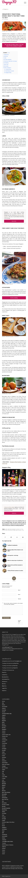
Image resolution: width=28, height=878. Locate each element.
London (3, 778)
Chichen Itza (4, 736)
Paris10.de (16, 663)
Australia (4, 710)
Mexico (3, 787)
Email (19, 594)
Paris (3, 815)
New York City (5, 799)
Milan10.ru (4, 686)
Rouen (3, 825)
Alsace (3, 704)
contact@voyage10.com (7, 647)
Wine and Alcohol (17, 530)
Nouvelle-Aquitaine (6, 808)
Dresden (4, 750)
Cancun (3, 731)
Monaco (4, 790)
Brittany (3, 727)
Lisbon (3, 774)
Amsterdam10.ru (5, 679)
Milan (3, 788)
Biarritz (3, 724)
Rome (3, 824)
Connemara (4, 739)
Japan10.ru (4, 688)
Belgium (3, 718)
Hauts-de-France (5, 764)
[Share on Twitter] (11, 537)
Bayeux (3, 717)
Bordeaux (4, 725)
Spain (3, 831)
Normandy (4, 803)
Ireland (3, 769)
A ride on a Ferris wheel (9, 507)
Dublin (3, 752)
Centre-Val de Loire (6, 734)
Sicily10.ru (4, 690)
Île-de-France (5, 767)
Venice (3, 850)
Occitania (4, 813)
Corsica (3, 741)
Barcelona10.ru (5, 677)
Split (3, 832)
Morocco (4, 796)
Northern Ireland (5, 804)
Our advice (10, 530)
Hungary (4, 766)
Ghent (3, 759)
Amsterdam (4, 706)
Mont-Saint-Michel (6, 792)
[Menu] (24, 2)
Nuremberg (4, 810)
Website (19, 598)
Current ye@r (19, 621)
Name (19, 590)
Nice (3, 801)
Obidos (3, 811)
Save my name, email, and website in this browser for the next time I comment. (13, 604)
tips (23, 530)
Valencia (4, 846)
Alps (3, 703)
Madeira (3, 781)
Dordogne (4, 748)
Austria (3, 711)
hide (8, 52)
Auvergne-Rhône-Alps (7, 713)
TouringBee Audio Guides (7, 841)
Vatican (3, 848)
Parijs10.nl (15, 667)
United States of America (7, 845)
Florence (4, 753)
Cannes (3, 732)
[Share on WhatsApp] (17, 537)
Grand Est (4, 760)
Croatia (3, 745)
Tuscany (4, 843)
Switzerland (4, 836)
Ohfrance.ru (4, 681)
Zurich (3, 853)
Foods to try (19, 529)
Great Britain (4, 762)
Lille (3, 773)
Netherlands (4, 797)
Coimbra (4, 738)
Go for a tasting (14, 297)
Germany (4, 757)
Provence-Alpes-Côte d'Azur (8, 822)
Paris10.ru (4, 672)
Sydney (3, 838)
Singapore (5, 9)
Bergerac (4, 720)
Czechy (3, 746)
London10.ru (4, 674)
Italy (3, 771)
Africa (3, 701)
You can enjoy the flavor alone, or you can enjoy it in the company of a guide (14, 45)
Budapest (4, 729)
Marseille (4, 783)
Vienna (3, 852)
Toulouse (4, 839)
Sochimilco (4, 829)
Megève (3, 785)
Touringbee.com (18, 661)
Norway (3, 806)
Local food (4, 530)
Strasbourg (4, 834)
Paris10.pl (15, 665)
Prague (3, 820)
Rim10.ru (4, 683)
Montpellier (4, 794)
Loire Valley (4, 776)
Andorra (4, 708)
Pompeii (4, 817)
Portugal (4, 818)
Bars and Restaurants (10, 529)
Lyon (3, 780)
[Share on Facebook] (5, 537)
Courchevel (4, 743)
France (3, 755)
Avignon (4, 715)
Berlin (3, 722)
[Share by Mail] (23, 537)
